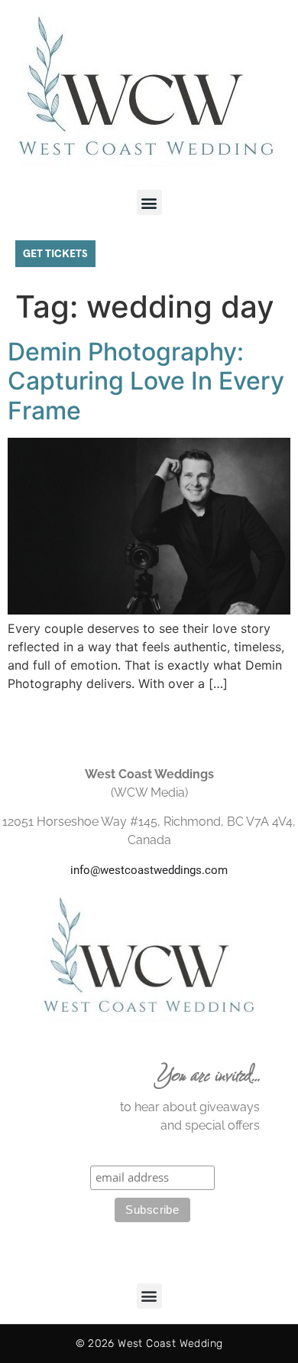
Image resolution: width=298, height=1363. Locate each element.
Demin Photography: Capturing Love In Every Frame (146, 381)
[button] (149, 202)
